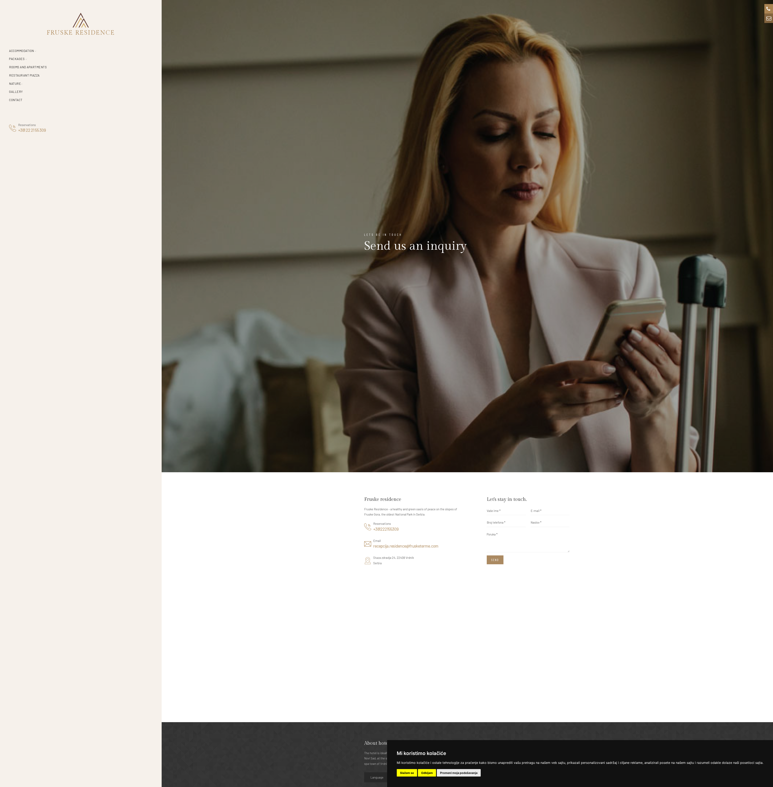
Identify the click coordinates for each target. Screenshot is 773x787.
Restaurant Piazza (24, 75)
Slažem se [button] (407, 773)
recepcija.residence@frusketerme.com (405, 545)
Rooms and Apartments (28, 67)
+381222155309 (386, 528)
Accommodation (22, 51)
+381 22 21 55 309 (32, 130)
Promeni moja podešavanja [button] (458, 773)
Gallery (16, 91)
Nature (15, 83)
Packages (17, 59)
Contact (16, 100)
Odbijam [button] (427, 773)
